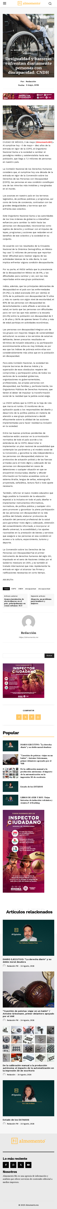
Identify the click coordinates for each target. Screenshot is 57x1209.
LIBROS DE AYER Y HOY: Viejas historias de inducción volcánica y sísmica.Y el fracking (36, 800)
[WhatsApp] (38, 717)
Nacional (28, 53)
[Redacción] (28, 621)
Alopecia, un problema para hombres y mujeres (41, 601)
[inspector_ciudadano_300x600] (23, 892)
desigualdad (30, 589)
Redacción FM (12, 966)
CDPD (13, 589)
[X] (25, 717)
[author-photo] (4, 965)
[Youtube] (28, 1165)
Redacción (31, 81)
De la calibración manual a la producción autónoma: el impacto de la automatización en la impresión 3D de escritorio (36, 773)
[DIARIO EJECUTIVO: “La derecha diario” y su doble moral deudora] (10, 745)
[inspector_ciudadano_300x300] (23, 697)
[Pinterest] (31, 717)
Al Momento (18, 50)
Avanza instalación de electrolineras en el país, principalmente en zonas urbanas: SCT (14, 602)
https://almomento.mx (28, 637)
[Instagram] (13, 1165)
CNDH (20, 589)
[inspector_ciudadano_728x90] (28, 99)
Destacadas (37, 50)
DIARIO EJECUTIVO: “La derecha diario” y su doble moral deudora (36, 746)
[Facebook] (19, 717)
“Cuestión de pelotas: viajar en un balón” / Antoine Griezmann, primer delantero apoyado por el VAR (36, 759)
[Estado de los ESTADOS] (10, 786)
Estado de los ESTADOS (31, 786)
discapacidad (44, 589)
